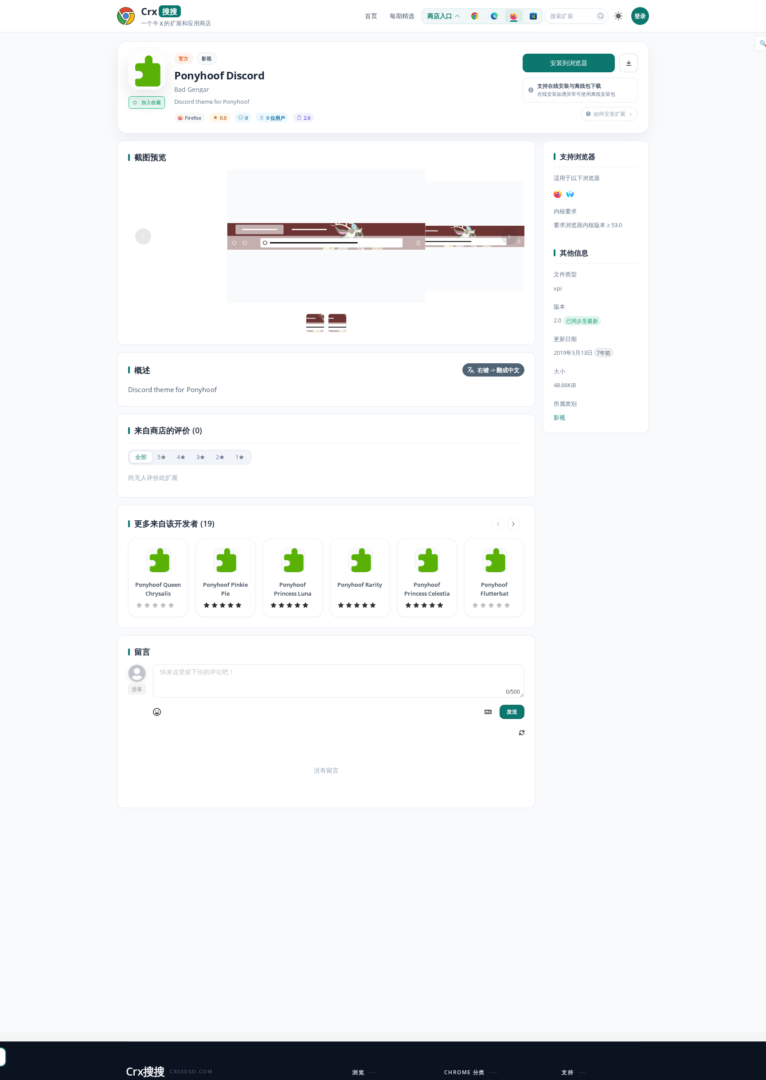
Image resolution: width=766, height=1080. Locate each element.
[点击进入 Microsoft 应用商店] (533, 16)
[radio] (141, 457)
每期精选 (402, 16)
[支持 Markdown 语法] (488, 711)
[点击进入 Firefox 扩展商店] (514, 16)
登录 (640, 16)
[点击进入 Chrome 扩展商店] (475, 16)
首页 (371, 16)
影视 (207, 58)
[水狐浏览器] (570, 194)
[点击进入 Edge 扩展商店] (494, 16)
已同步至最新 (582, 321)
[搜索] (601, 16)
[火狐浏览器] (558, 194)
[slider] (158, 605)
